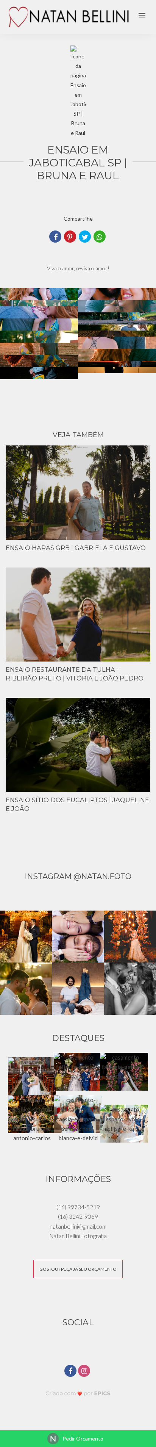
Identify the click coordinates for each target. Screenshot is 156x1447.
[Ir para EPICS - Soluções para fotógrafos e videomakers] (78, 1393)
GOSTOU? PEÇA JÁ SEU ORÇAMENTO (78, 1269)
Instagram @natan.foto (78, 876)
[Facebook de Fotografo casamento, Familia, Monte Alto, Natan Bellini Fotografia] (71, 1370)
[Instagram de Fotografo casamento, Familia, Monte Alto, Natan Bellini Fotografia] (85, 1370)
